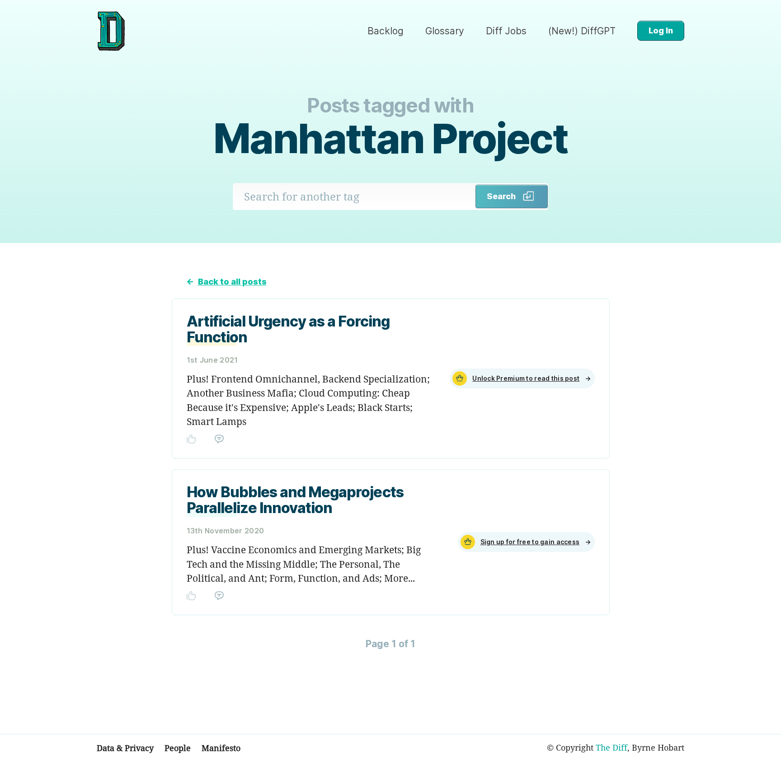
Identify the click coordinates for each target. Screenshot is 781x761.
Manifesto (221, 747)
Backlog (385, 31)
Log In (661, 30)
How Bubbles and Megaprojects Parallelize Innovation (295, 500)
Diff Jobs (506, 31)
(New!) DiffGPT (582, 31)
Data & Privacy (125, 747)
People (178, 747)
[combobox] (354, 196)
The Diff (611, 747)
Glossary (444, 31)
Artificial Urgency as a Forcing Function (288, 329)
